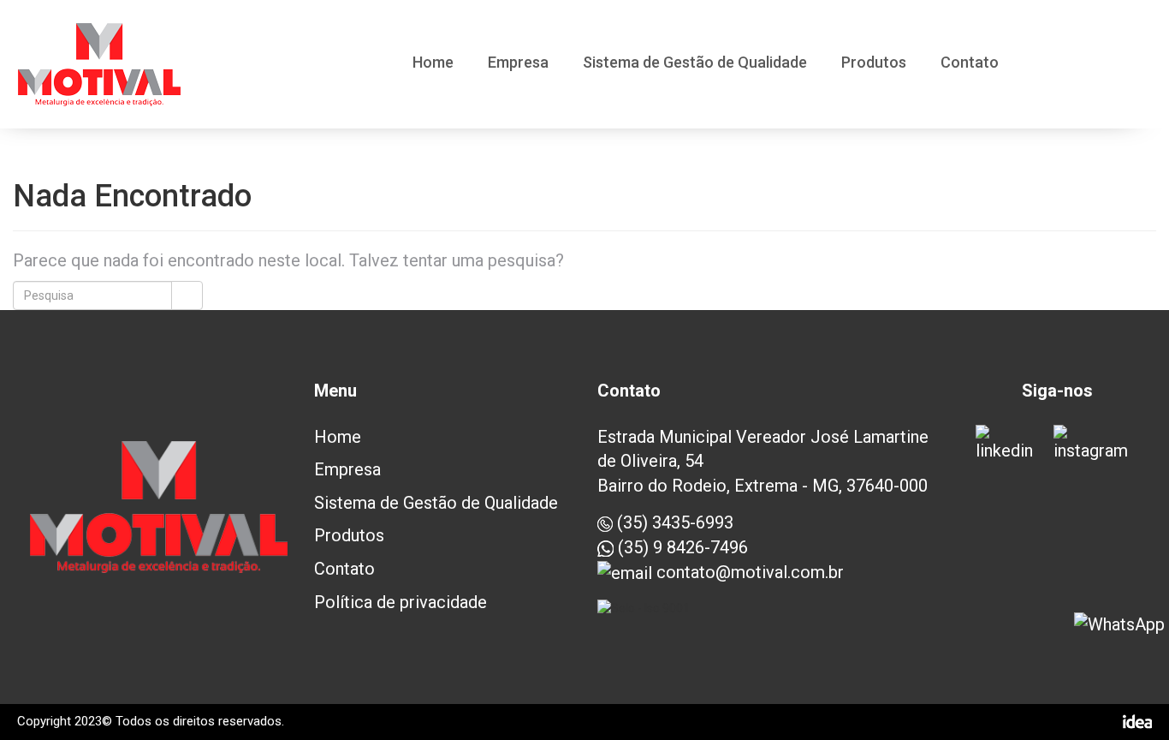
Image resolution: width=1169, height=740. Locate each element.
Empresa (518, 63)
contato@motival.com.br (748, 572)
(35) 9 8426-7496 (681, 547)
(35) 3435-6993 (673, 522)
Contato (970, 63)
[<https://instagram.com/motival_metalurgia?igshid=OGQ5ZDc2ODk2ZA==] (1096, 444)
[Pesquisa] (187, 295)
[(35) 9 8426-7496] (1119, 624)
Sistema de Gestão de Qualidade (695, 63)
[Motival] (99, 64)
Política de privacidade (400, 602)
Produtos (873, 63)
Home (433, 63)
